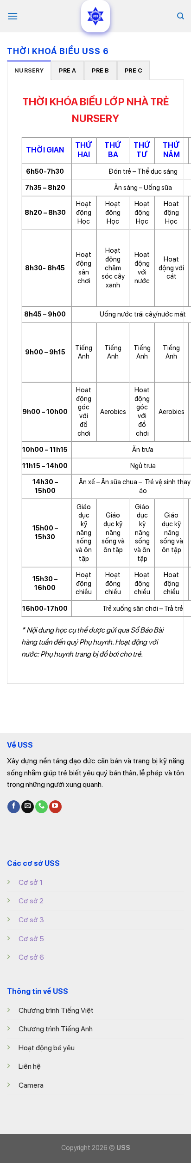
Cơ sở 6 (31, 957)
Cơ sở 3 (31, 919)
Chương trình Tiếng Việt (56, 1010)
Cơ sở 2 (31, 900)
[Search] (180, 16)
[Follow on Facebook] (13, 806)
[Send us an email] (27, 806)
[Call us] (41, 806)
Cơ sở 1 (31, 882)
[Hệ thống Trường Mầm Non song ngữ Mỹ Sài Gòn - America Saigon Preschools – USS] (95, 16)
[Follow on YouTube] (55, 806)
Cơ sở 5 (31, 938)
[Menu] (12, 16)
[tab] (29, 70)
